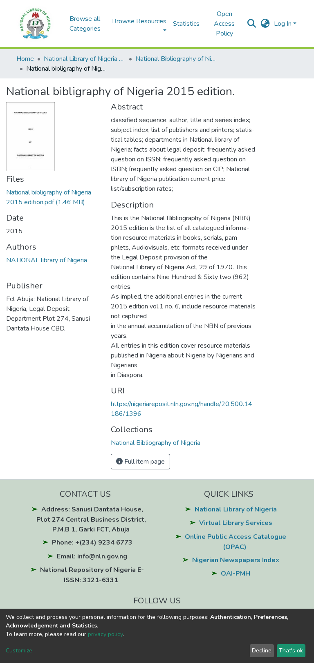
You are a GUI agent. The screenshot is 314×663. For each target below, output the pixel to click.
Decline (261, 650)
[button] (265, 24)
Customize (19, 650)
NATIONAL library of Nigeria (46, 260)
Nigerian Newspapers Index (235, 560)
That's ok (291, 650)
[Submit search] (252, 23)
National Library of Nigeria (236, 509)
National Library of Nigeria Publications (85, 58)
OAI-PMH (235, 573)
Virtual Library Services (235, 522)
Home (25, 58)
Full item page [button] (144, 461)
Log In (283, 23)
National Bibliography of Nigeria (176, 58)
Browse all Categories (85, 23)
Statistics (186, 23)
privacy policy (105, 634)
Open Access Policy (224, 23)
